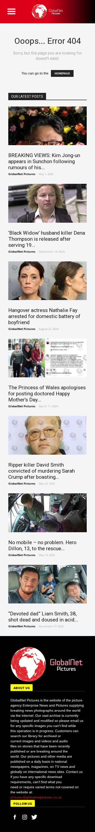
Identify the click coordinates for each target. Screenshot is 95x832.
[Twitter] (34, 817)
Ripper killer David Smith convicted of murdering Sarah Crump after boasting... (41, 471)
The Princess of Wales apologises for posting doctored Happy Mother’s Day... (47, 394)
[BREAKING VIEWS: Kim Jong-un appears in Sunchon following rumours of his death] (47, 125)
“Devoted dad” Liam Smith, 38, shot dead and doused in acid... (43, 617)
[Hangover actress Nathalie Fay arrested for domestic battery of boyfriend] (47, 280)
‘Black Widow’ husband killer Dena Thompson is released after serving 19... (46, 239)
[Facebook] (15, 817)
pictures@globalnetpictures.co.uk (36, 797)
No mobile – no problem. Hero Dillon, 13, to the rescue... (42, 545)
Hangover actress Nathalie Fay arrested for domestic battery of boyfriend (44, 316)
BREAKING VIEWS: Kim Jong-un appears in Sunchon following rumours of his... (44, 161)
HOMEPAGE (62, 73)
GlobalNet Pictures (21, 174)
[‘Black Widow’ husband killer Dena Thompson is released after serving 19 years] (47, 203)
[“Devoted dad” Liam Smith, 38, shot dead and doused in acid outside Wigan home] (47, 584)
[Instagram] (24, 817)
